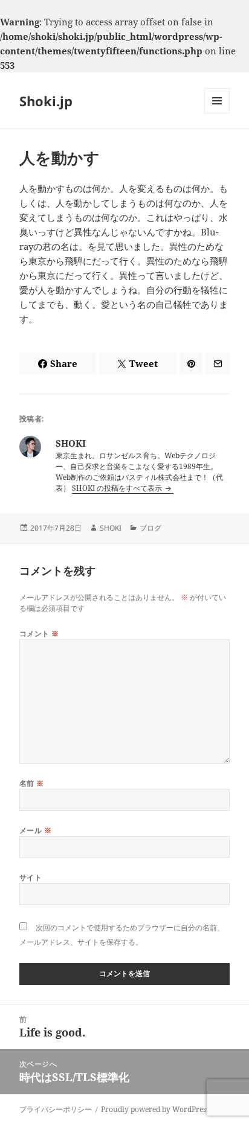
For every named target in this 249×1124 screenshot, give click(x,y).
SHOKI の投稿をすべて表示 (118, 488)
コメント (39, 633)
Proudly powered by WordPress (155, 1109)
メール (35, 830)
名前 (31, 783)
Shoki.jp (46, 101)
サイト (30, 877)
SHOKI (110, 528)
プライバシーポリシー (55, 1109)
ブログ (150, 528)
